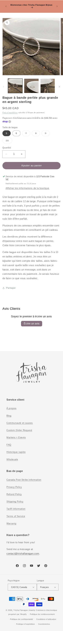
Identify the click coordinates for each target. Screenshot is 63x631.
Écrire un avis (31, 323)
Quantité (6, 147)
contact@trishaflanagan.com (22, 553)
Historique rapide (16, 452)
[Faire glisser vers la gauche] (3, 86)
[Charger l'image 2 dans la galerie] (31, 86)
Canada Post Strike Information (23, 479)
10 (9, 141)
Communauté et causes (19, 423)
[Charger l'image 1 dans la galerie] (15, 86)
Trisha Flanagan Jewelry (24, 610)
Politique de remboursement (42, 614)
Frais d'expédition (10, 112)
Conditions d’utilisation (46, 619)
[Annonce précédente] (6, 6)
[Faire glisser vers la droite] (59, 86)
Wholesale (12, 459)
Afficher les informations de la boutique (27, 188)
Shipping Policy (14, 501)
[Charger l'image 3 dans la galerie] (47, 86)
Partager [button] (11, 288)
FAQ (8, 444)
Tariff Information (16, 508)
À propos (11, 408)
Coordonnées (44, 624)
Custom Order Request (19, 430)
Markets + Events (16, 437)
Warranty (11, 523)
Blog (8, 415)
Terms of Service (15, 516)
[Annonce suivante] (57, 6)
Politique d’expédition (25, 624)
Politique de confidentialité (21, 619)
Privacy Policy (14, 487)
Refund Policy (14, 494)
